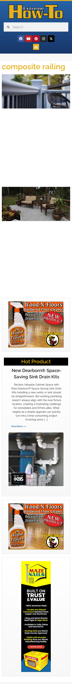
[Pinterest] (36, 38)
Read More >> (18, 426)
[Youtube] (28, 38)
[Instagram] (43, 38)
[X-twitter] (51, 38)
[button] (36, 47)
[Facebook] (21, 38)
